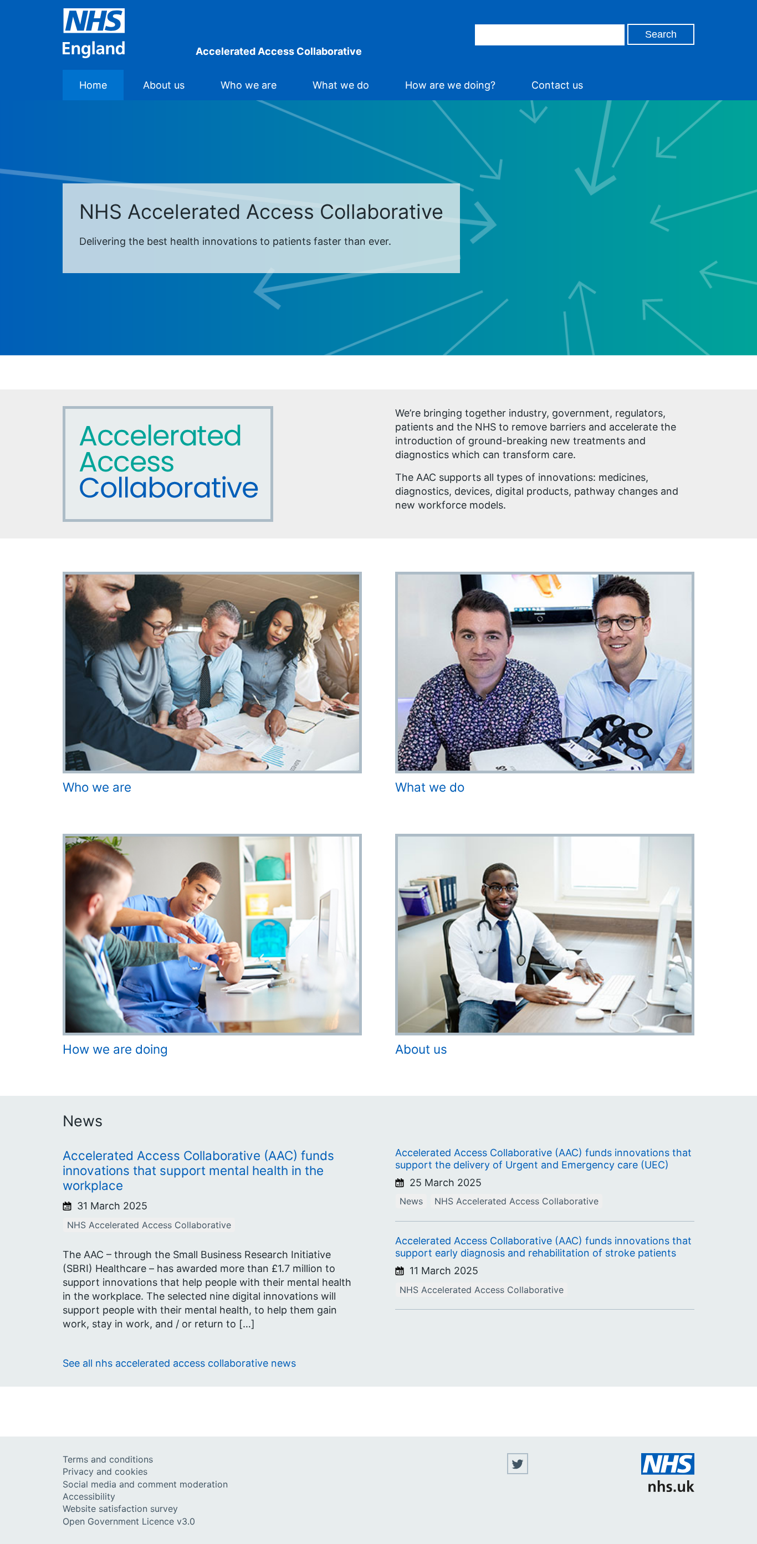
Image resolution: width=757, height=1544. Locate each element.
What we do (341, 85)
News (411, 1201)
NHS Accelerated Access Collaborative (149, 1224)
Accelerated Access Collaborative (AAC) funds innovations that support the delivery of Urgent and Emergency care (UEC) (543, 1159)
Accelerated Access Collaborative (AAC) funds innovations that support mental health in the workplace (198, 1170)
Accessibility (89, 1496)
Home (93, 85)
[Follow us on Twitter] (517, 1470)
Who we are (249, 85)
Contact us (557, 85)
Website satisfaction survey (120, 1508)
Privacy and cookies (105, 1471)
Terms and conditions (108, 1459)
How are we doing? (450, 85)
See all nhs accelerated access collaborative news (179, 1363)
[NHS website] (667, 1488)
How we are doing (115, 1049)
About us (164, 85)
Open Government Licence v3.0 (129, 1521)
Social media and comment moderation (145, 1484)
